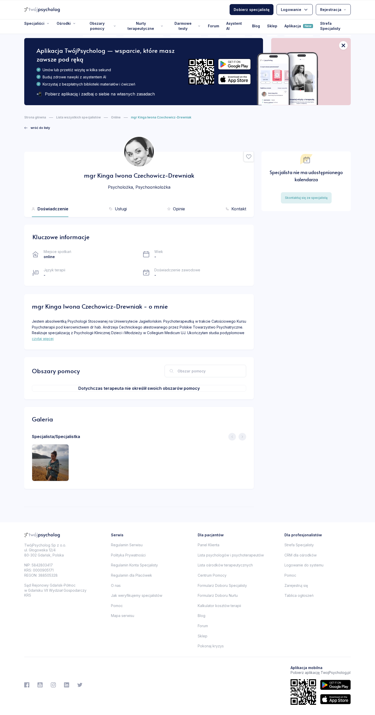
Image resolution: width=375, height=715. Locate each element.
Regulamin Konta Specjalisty (134, 565)
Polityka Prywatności (128, 555)
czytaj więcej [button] (43, 338)
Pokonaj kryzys (211, 646)
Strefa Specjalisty (330, 26)
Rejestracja (330, 9)
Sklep (272, 26)
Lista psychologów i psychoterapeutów (231, 555)
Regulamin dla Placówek (131, 575)
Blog (256, 26)
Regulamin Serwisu (127, 545)
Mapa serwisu (122, 615)
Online (116, 117)
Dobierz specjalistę (251, 9)
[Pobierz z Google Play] (234, 64)
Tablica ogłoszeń (299, 595)
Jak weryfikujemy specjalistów (136, 595)
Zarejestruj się (296, 585)
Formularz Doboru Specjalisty (222, 585)
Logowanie (291, 9)
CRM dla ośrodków (300, 555)
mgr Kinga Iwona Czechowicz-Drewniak (161, 117)
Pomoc (117, 605)
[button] (249, 157)
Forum (213, 26)
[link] (37, 128)
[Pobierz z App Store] (234, 79)
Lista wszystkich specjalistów (78, 117)
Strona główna (35, 117)
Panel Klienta (208, 545)
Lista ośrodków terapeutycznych (225, 565)
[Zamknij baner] (343, 45)
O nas (116, 585)
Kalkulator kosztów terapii (219, 605)
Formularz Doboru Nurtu (218, 595)
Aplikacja (297, 26)
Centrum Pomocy (212, 575)
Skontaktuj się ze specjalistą (306, 198)
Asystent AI (234, 26)
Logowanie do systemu (303, 565)
